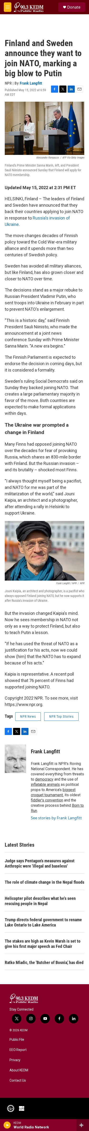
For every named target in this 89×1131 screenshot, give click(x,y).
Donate (73, 7)
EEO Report (18, 1050)
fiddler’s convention (47, 800)
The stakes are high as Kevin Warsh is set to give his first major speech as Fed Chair (42, 944)
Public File (16, 1039)
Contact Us (17, 1080)
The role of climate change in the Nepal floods (44, 882)
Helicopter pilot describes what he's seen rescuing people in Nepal (40, 901)
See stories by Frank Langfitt (56, 818)
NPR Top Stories (61, 716)
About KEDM (18, 1070)
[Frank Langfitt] (15, 758)
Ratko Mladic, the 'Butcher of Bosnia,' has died (44, 962)
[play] (7, 1125)
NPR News (28, 716)
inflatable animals (45, 784)
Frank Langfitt (31, 83)
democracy (44, 779)
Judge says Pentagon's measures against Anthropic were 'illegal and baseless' (40, 863)
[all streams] (82, 1125)
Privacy (14, 1060)
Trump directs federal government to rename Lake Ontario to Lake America (43, 922)
